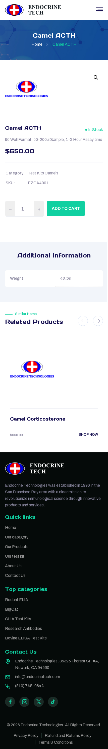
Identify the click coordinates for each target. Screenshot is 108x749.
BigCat (11, 609)
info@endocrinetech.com (37, 677)
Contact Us (15, 575)
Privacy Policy (26, 735)
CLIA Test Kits (18, 619)
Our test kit (14, 556)
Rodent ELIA (16, 600)
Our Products (16, 547)
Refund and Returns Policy (68, 735)
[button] (95, 77)
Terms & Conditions (55, 742)
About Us (13, 566)
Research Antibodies (23, 628)
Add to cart (66, 208)
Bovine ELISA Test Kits (26, 638)
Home (36, 44)
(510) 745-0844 (29, 686)
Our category (16, 537)
